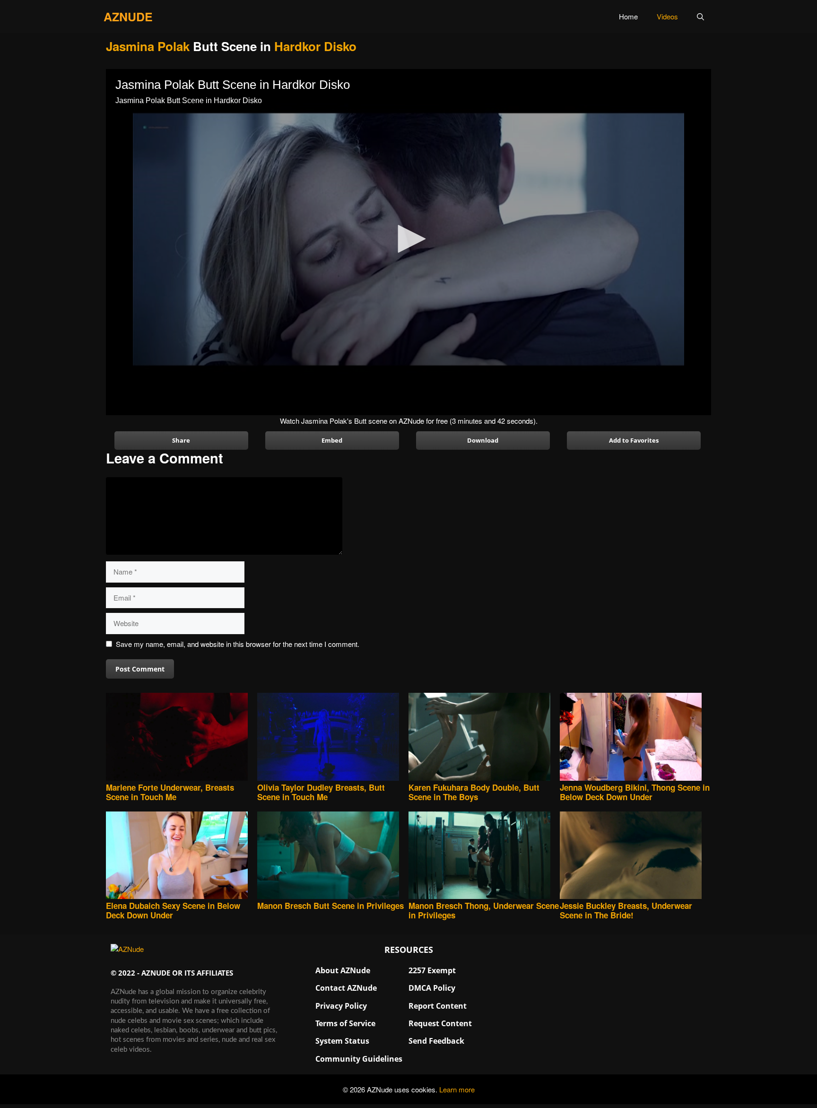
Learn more (457, 1089)
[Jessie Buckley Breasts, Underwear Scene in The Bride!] (635, 856)
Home (628, 16)
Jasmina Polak (148, 46)
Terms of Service (345, 1023)
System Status (342, 1041)
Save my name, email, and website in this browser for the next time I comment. (237, 644)
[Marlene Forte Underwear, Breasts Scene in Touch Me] (181, 737)
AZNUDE (128, 16)
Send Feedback (436, 1041)
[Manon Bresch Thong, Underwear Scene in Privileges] (484, 856)
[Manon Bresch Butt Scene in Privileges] (332, 856)
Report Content (437, 1006)
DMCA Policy (431, 988)
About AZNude (342, 970)
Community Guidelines (358, 1059)
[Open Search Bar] (700, 16)
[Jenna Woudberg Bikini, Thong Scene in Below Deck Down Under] (635, 737)
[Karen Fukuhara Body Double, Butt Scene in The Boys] (484, 737)
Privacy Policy (341, 1006)
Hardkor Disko (315, 46)
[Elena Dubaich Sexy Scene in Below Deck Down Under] (181, 856)
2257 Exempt (432, 970)
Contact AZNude (346, 988)
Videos (667, 16)
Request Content (440, 1023)
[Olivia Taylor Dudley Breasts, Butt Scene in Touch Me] (332, 737)
